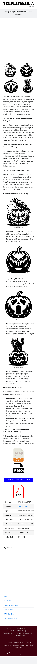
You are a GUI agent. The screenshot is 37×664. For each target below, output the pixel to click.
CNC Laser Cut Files (10, 618)
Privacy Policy (19, 643)
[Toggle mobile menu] (33, 6)
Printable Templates (11, 605)
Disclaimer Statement (20, 645)
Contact (9, 643)
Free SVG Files (23, 506)
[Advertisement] (18, 37)
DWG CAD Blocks (9, 614)
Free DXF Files (8, 610)
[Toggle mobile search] (30, 6)
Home (6, 596)
